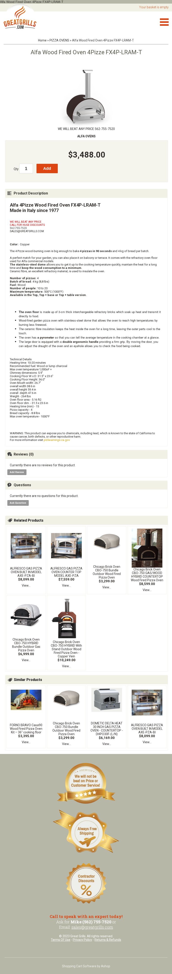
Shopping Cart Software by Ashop (86, 966)
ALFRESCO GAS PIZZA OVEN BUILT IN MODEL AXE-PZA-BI (26, 572)
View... (26, 585)
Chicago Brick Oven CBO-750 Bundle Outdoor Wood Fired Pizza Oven (107, 572)
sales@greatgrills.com (92, 927)
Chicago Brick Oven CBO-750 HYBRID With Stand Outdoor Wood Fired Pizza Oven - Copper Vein (66, 649)
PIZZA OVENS (59, 40)
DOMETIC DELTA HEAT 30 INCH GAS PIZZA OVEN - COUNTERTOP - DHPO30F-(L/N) (106, 728)
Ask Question (18, 502)
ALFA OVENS (86, 136)
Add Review (17, 472)
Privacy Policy (82, 940)
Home (42, 40)
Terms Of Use (60, 940)
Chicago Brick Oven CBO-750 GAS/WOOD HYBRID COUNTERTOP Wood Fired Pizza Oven (147, 575)
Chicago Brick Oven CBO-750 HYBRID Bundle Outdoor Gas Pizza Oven (26, 645)
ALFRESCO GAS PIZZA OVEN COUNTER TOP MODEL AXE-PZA (66, 572)
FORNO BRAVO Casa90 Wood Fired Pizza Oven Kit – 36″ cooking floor (26, 728)
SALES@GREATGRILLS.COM (27, 231)
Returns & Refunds (108, 940)
